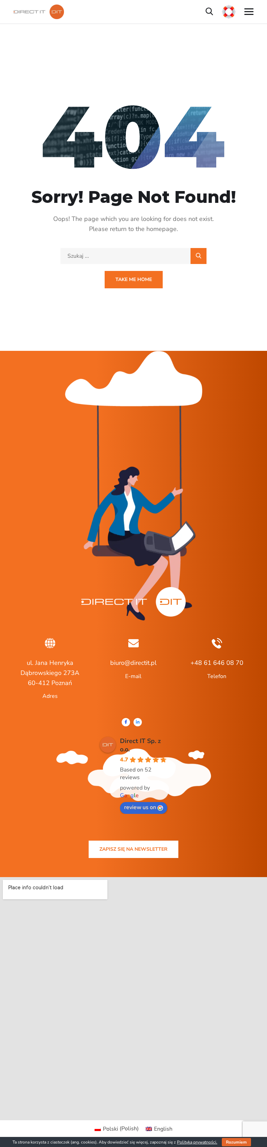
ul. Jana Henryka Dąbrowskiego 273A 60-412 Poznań (50, 673)
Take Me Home (133, 279)
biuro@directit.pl (133, 663)
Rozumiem (236, 1142)
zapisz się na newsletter (133, 849)
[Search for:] (133, 256)
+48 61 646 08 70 (217, 663)
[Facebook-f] (126, 722)
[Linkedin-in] (138, 722)
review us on (140, 807)
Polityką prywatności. (197, 1142)
